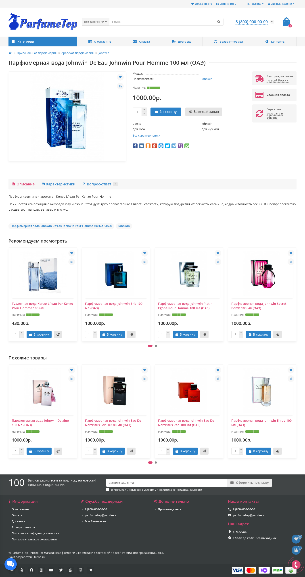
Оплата (144, 41)
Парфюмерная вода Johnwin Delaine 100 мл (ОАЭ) (40, 422)
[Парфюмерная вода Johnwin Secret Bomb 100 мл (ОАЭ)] (262, 273)
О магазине (102, 41)
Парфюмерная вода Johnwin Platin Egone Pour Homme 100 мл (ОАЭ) (185, 305)
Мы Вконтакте (95, 521)
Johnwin (103, 53)
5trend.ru (39, 557)
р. (254, 3)
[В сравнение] (120, 86)
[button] (150, 346)
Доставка (185, 41)
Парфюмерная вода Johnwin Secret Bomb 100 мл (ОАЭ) (258, 305)
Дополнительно (174, 501)
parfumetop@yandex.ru (101, 515)
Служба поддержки (104, 501)
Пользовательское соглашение (34, 539)
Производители (170, 509)
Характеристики (60, 184)
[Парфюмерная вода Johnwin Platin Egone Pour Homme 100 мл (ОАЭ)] (189, 273)
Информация (25, 501)
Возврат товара (231, 41)
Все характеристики (146, 135)
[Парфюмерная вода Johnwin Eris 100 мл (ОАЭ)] (116, 273)
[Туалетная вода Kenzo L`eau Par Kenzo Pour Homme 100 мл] (43, 273)
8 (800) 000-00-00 (96, 509)
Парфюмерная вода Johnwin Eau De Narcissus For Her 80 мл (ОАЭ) (113, 422)
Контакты (278, 41)
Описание (26, 184)
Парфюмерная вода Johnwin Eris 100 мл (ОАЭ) (113, 305)
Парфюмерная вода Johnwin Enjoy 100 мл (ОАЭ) (261, 422)
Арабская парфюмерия (77, 53)
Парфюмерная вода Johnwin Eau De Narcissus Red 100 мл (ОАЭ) (186, 422)
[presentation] (9, 294)
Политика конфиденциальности (35, 533)
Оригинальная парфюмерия (36, 53)
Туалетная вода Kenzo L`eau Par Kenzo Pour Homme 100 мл (42, 305)
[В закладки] (120, 77)
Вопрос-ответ (101, 184)
